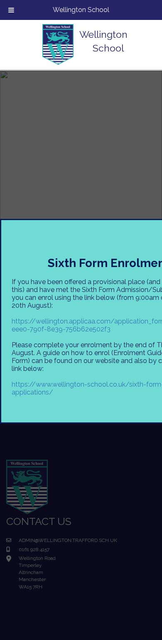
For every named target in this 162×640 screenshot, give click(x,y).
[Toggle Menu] (11, 10)
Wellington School (81, 10)
